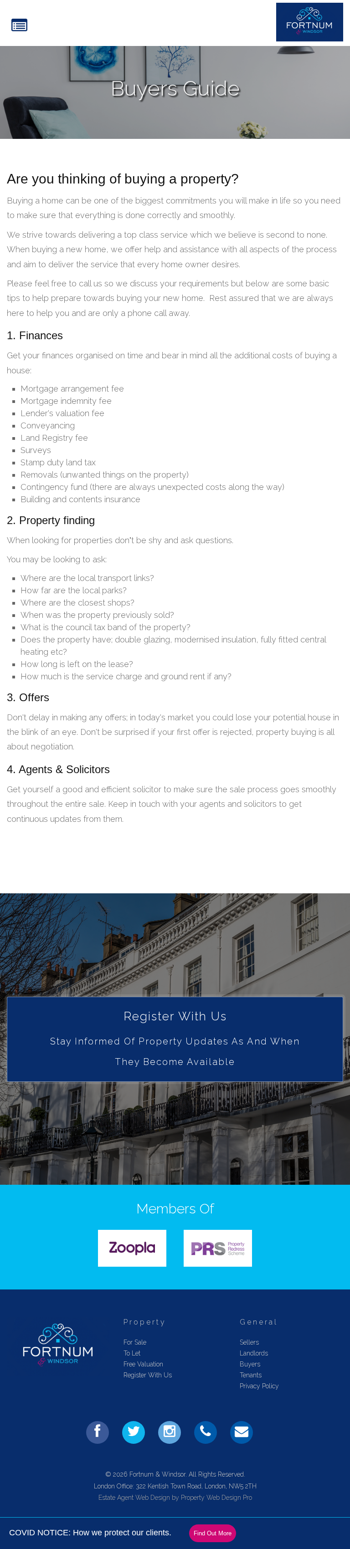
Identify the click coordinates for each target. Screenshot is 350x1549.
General (259, 1322)
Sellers (249, 1342)
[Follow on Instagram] (169, 1432)
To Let (132, 1353)
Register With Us (148, 1375)
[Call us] (205, 1432)
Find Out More (213, 1533)
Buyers (250, 1364)
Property (145, 1322)
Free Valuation (143, 1364)
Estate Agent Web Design (134, 1497)
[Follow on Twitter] (133, 1432)
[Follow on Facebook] (97, 1432)
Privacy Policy (259, 1386)
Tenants (251, 1375)
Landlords (254, 1353)
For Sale (135, 1342)
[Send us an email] (241, 1432)
